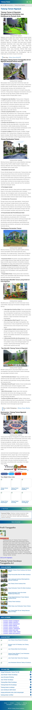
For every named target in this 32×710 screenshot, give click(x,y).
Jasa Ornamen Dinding (7, 677)
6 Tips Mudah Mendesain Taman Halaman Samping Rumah (18, 597)
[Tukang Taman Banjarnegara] (5, 496)
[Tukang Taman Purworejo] (16, 496)
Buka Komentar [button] (16, 522)
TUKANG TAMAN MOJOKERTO (11, 633)
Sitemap (25, 703)
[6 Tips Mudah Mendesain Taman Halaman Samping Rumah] (4, 598)
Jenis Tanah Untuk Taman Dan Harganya (18, 658)
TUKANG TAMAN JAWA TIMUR (11, 631)
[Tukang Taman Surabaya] (4, 603)
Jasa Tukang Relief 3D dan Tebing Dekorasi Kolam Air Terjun (19, 611)
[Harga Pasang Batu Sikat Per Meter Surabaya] (4, 576)
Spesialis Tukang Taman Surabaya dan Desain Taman (19, 570)
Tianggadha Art (4, 538)
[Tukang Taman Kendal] (5, 483)
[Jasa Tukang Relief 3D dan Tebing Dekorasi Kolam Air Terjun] (4, 612)
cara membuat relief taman (8, 690)
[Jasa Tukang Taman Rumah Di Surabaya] (4, 641)
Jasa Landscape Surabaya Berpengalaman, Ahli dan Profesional (19, 579)
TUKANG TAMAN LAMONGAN (11, 628)
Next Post (5, 508)
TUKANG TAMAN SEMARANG (11, 624)
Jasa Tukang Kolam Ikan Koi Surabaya (17, 649)
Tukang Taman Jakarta (20, 704)
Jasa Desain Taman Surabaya (9, 674)
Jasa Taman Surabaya (7, 679)
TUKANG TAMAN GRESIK (10, 625)
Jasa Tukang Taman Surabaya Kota (17, 583)
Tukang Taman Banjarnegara (4, 502)
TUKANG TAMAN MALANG (10, 630)
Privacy (18, 703)
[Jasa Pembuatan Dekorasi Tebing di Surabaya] (4, 664)
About (5, 703)
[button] (24, 474)
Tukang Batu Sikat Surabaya (9, 682)
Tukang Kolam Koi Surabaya (9, 684)
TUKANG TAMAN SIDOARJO (11, 627)
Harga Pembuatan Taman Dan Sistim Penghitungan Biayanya (17, 593)
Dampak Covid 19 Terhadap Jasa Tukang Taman (18, 645)
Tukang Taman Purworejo (14, 502)
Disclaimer (9, 704)
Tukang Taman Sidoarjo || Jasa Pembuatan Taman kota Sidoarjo (18, 654)
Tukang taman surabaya (7, 687)
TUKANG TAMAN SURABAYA (11, 621)
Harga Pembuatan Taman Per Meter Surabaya (19, 588)
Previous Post (26, 508)
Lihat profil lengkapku (6, 557)
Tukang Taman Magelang (25, 488)
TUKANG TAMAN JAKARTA (10, 622)
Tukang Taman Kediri (14, 57)
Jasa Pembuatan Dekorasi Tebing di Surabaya (19, 662)
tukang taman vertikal (7, 695)
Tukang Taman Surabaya (14, 601)
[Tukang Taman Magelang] (26, 483)
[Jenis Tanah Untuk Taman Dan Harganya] (4, 659)
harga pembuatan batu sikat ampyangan (12, 692)
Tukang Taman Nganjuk (11, 9)
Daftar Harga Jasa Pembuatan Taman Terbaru (19, 606)
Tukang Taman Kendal (4, 488)
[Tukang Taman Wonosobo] (16, 483)
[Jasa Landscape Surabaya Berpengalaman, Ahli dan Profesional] (4, 580)
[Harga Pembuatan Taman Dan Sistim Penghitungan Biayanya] (4, 594)
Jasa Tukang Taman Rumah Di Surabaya (18, 640)
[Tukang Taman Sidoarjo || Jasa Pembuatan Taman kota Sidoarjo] (4, 655)
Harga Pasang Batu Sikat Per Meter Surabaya (19, 574)
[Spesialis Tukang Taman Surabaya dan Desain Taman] (4, 571)
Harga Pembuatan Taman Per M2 (10, 672)
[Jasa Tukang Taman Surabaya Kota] (4, 585)
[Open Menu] (27, 2)
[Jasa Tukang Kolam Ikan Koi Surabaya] (4, 650)
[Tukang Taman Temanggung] (26, 496)
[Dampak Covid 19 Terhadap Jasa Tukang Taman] (4, 646)
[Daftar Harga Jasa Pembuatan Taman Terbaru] (4, 607)
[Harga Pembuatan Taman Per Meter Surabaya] (4, 589)
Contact (12, 703)
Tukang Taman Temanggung (25, 502)
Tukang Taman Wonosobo (14, 488)
